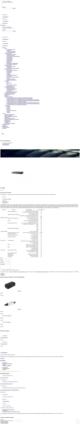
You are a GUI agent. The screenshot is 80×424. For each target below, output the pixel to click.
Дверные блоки (10, 85)
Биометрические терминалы (12, 70)
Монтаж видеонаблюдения (10, 114)
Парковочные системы (11, 66)
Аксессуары (9, 90)
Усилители (9, 109)
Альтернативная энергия (11, 54)
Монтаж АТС (7, 117)
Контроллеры (9, 71)
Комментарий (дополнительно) (6, 420)
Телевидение (7, 105)
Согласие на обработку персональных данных (11, 411)
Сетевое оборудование (11, 51)
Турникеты (9, 74)
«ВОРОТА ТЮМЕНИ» (7, 365)
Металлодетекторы (10, 87)
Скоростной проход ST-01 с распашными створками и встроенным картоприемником (23, 102)
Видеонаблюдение (8, 53)
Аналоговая (9, 82)
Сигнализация (7, 94)
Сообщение (2, 264)
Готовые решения (6, 127)
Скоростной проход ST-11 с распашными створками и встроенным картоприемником (23, 99)
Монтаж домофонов (8, 115)
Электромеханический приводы (13, 68)
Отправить (2, 274)
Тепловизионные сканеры (12, 88)
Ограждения (9, 76)
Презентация (5, 23)
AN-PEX (1, 311)
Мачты (8, 108)
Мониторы (9, 62)
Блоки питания (10, 59)
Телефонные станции (11, 49)
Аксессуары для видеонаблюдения (13, 56)
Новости (4, 125)
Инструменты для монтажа (12, 64)
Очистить (2, 273)
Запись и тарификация (11, 52)
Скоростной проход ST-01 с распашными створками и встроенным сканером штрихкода (23, 103)
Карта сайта (5, 410)
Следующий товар (3, 343)
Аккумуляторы (10, 58)
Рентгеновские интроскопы (12, 91)
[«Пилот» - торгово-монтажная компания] (9, 12)
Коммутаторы (9, 60)
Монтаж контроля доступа (10, 118)
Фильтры (8, 107)
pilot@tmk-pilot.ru (5, 16)
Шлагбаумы (9, 67)
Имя (1, 257)
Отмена (6, 421)
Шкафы (6, 95)
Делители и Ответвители (11, 110)
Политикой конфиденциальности (42, 271)
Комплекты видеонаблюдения (12, 63)
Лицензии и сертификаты (7, 363)
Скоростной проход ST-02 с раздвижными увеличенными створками (20, 97)
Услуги (4, 113)
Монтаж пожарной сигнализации (11, 116)
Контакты (4, 128)
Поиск (4, 7)
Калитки (8, 73)
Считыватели (9, 72)
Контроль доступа (8, 69)
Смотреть (19, 290)
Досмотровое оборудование (10, 86)
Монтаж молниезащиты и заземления (12, 119)
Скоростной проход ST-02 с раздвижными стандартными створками (19, 98)
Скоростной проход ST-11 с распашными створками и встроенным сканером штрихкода (23, 100)
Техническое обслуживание (10, 123)
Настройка (7, 122)
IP (7, 83)
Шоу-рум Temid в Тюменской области (6, 383)
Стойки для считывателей (12, 75)
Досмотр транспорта (11, 89)
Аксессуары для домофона (12, 84)
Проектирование (8, 121)
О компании (5, 362)
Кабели (8, 111)
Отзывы (4, 364)
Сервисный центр (6, 124)
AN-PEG (1, 324)
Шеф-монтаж (7, 120)
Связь (6, 48)
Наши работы (5, 126)
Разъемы (8, 112)
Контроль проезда (8, 65)
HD (7, 81)
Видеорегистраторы (10, 55)
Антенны (8, 106)
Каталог (4, 47)
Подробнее (2, 358)
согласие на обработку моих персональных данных (18, 271)
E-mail (1, 259)
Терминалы (9, 50)
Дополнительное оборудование (13, 77)
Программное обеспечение (10, 93)
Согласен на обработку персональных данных (10, 269)
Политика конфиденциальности (9, 409)
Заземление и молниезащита (10, 92)
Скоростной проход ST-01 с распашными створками (16, 104)
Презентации (5, 45)
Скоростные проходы (9, 96)
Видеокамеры (9, 57)
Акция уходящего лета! (4, 377)
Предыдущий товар (4, 337)
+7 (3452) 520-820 (5, 21)
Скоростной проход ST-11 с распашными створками (16, 101)
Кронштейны (9, 61)
